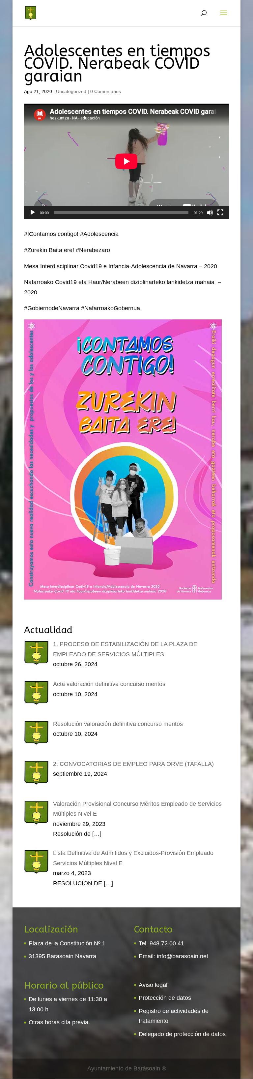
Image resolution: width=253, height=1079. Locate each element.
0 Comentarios (105, 91)
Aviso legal (153, 985)
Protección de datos (165, 998)
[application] (126, 161)
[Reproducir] (32, 212)
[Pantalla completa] (220, 212)
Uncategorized (71, 91)
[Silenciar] (210, 212)
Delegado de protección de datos (182, 1034)
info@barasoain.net (182, 956)
